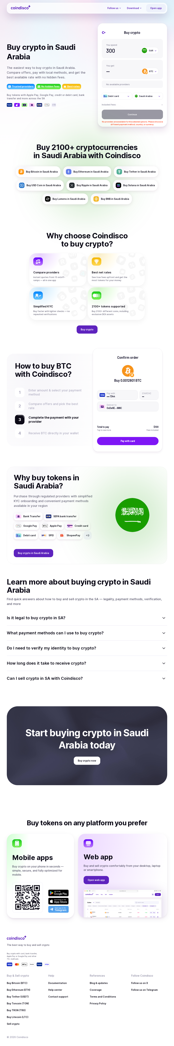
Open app (156, 8)
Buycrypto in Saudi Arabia (33, 553)
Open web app (96, 880)
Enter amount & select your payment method (55, 392)
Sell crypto (13, 1023)
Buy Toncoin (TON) (18, 1003)
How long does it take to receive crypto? (46, 663)
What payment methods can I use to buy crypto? (55, 632)
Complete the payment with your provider (52, 419)
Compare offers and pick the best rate (53, 406)
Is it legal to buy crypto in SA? (36, 617)
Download (133, 8)
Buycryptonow (87, 760)
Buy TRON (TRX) (16, 1010)
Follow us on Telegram (144, 989)
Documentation (57, 983)
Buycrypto (87, 329)
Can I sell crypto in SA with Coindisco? (45, 678)
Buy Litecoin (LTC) (17, 1017)
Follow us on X (139, 983)
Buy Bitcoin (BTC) (17, 983)
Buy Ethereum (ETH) (18, 989)
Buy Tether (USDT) (18, 996)
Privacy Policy (98, 1003)
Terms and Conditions (103, 996)
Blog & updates (99, 983)
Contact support (58, 996)
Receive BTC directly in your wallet (55, 433)
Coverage (96, 989)
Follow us (112, 8)
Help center (55, 989)
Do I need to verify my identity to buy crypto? (51, 648)
